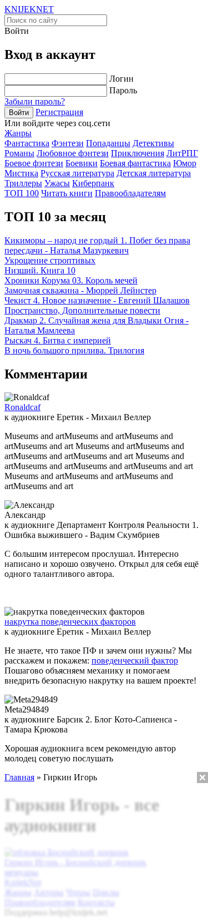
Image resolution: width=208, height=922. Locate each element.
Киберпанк (93, 183)
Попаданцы (108, 143)
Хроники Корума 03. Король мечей (71, 280)
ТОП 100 (21, 193)
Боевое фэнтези (33, 163)
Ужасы (57, 183)
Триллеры (23, 183)
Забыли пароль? (34, 101)
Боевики (81, 163)
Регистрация (59, 112)
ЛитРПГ (182, 153)
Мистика (21, 173)
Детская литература (153, 173)
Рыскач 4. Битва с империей (57, 340)
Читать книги (67, 193)
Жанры (18, 133)
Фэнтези (68, 143)
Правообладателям (130, 193)
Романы (19, 153)
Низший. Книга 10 (39, 270)
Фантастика (26, 143)
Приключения (137, 153)
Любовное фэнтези (73, 153)
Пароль (123, 90)
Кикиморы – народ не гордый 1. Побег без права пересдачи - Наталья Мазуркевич (97, 245)
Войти (19, 112)
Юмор (184, 163)
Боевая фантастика (135, 163)
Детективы (153, 143)
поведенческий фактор (135, 660)
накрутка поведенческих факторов (70, 621)
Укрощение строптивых (49, 260)
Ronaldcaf (22, 407)
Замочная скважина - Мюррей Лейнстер (80, 290)
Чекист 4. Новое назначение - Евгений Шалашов (97, 300)
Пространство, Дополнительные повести (82, 310)
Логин (121, 78)
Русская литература (77, 173)
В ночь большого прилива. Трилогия (74, 350)
